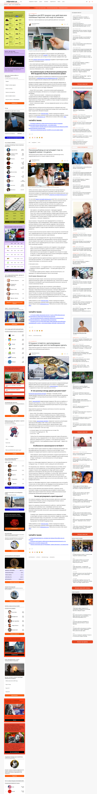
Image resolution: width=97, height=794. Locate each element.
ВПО (29, 142)
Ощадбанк (34, 142)
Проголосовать (14, 695)
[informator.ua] (11, 1)
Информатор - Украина (33, 1)
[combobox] (20, 134)
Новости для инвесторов (40, 7)
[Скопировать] (67, 24)
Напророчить (14, 103)
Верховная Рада (45, 557)
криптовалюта (32, 557)
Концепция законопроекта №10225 (37, 393)
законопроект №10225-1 (43, 421)
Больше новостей (82, 84)
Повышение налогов (63, 7)
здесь (65, 116)
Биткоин (38, 557)
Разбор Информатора (14, 509)
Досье (63, 1)
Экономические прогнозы (52, 7)
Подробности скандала (15, 601)
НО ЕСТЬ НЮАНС (14, 416)
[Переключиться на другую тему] (89, 1)
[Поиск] (92, 1)
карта (39, 142)
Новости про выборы (14, 487)
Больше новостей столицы (82, 588)
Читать (14, 720)
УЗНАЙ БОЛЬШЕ (14, 551)
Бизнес (59, 1)
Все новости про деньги (14, 221)
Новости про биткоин (14, 582)
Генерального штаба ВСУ (16, 47)
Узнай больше (14, 528)
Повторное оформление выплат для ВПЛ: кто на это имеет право (46, 130)
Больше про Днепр (82, 641)
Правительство (53, 1)
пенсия (30, 335)
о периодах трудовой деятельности (58, 194)
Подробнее (14, 776)
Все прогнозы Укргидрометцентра (14, 137)
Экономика (46, 1)
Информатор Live (41, 116)
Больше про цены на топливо (14, 270)
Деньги (40, 1)
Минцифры (52, 557)
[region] (14, 136)
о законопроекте (53, 386)
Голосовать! (14, 397)
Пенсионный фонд (37, 335)
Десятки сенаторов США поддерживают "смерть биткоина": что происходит (49, 544)
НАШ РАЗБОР (14, 324)
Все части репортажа (14, 752)
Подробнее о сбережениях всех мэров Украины (15, 303)
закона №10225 (36, 401)
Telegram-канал (44, 113)
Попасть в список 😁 (14, 634)
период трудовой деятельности (43, 199)
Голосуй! (14, 453)
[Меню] (21, 1)
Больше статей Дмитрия (82, 147)
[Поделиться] (65, 24)
